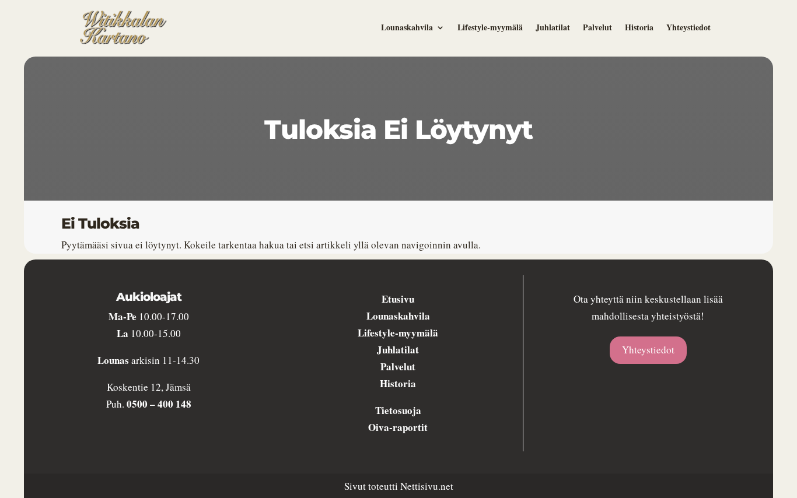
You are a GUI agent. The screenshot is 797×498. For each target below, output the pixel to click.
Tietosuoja (398, 410)
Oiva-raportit (398, 427)
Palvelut (597, 27)
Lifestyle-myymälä (490, 27)
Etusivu (398, 299)
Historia (639, 27)
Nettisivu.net (426, 486)
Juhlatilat (553, 27)
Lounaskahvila (407, 27)
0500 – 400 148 (159, 404)
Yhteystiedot (688, 27)
